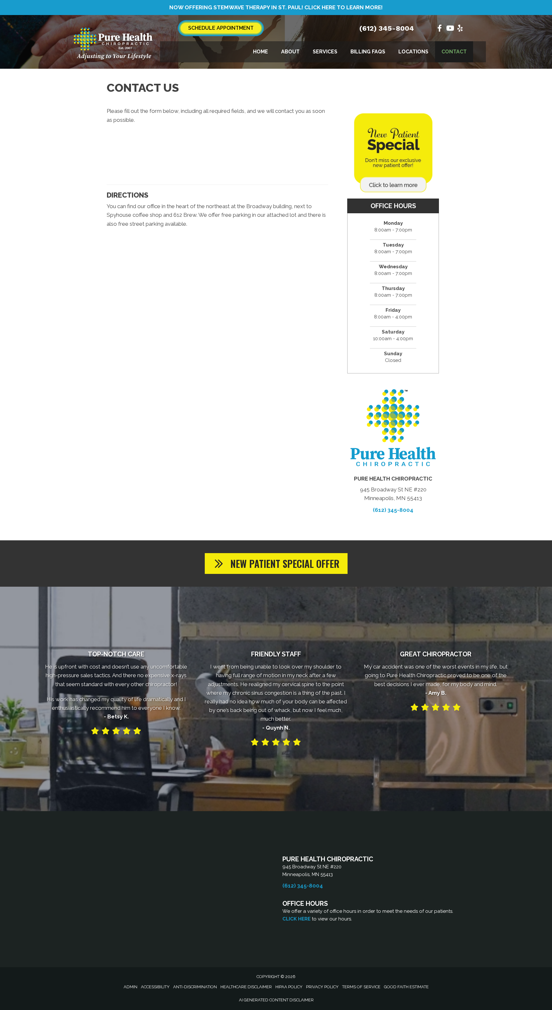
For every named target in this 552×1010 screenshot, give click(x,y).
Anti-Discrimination (195, 986)
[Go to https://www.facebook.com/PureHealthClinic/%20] (439, 29)
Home (260, 52)
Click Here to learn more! (343, 7)
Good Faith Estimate (406, 986)
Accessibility (155, 986)
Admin (130, 986)
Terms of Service (361, 986)
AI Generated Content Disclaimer (276, 1000)
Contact (454, 52)
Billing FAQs (367, 52)
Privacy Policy (322, 986)
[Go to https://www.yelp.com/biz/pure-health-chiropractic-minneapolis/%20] (460, 29)
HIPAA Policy (289, 986)
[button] (276, 563)
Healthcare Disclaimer (246, 986)
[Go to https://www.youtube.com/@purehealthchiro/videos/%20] (449, 29)
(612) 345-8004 (386, 28)
